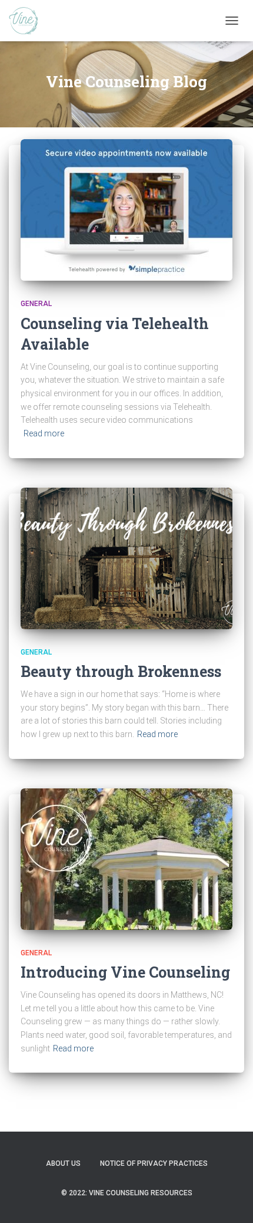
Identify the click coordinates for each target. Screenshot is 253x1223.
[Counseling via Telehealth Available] (126, 209)
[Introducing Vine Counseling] (126, 858)
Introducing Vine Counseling (125, 972)
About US (63, 1163)
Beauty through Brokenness (121, 671)
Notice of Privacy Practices (154, 1163)
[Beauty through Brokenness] (126, 557)
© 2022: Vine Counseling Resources (126, 1193)
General (36, 304)
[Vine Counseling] (28, 20)
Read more (44, 433)
